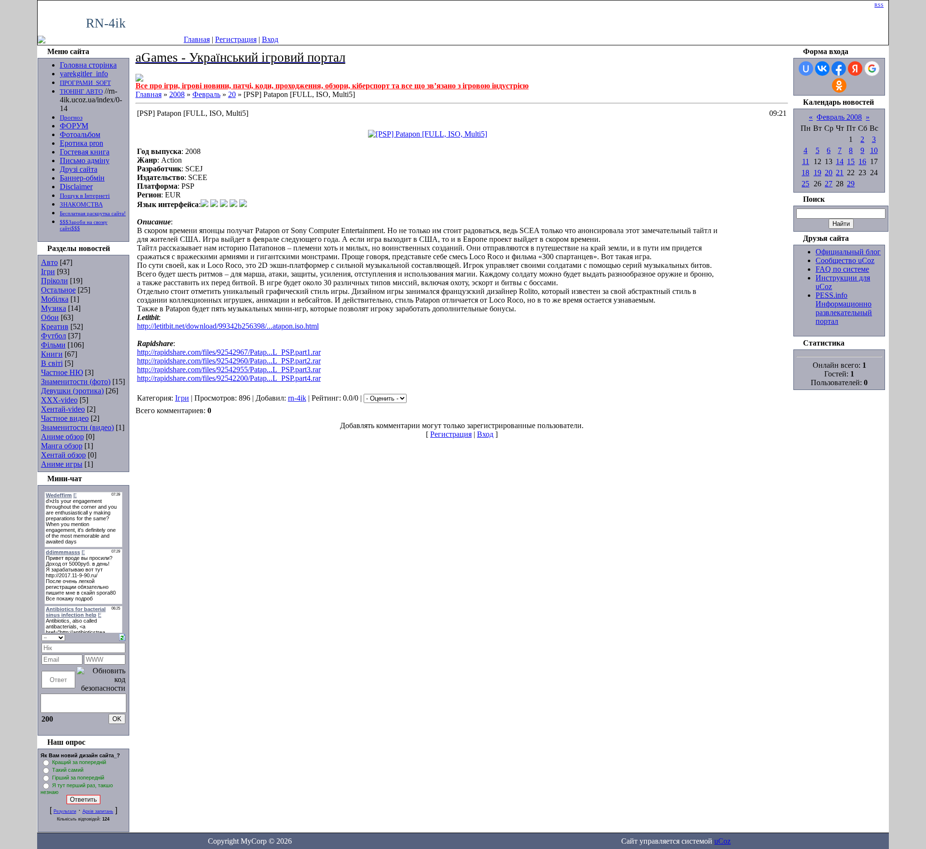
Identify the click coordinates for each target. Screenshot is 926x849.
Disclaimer (76, 186)
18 (805, 172)
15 (851, 161)
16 (862, 161)
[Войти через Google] (872, 68)
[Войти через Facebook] (838, 68)
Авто (49, 262)
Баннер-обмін (82, 178)
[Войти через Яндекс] (855, 68)
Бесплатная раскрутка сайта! (93, 213)
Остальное (58, 290)
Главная (197, 39)
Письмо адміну (84, 160)
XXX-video (59, 400)
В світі (52, 363)
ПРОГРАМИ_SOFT (85, 82)
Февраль (206, 94)
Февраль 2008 (839, 117)
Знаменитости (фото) (75, 381)
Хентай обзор (63, 455)
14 (840, 161)
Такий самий (67, 770)
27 (828, 184)
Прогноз (71, 117)
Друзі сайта (78, 169)
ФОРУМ (74, 126)
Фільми (53, 345)
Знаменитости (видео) (77, 427)
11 (805, 161)
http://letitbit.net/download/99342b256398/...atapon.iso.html (228, 326)
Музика (53, 308)
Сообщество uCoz (845, 260)
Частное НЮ (62, 372)
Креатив (54, 326)
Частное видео (65, 418)
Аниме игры (61, 464)
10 (874, 150)
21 (840, 172)
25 (805, 184)
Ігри (48, 271)
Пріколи (54, 281)
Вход (270, 39)
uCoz (722, 841)
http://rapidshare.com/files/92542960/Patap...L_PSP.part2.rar (229, 361)
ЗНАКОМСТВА (81, 204)
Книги (52, 354)
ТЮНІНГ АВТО (81, 91)
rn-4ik (297, 398)
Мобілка (54, 299)
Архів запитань (97, 811)
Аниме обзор (62, 436)
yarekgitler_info (84, 74)
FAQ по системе (842, 269)
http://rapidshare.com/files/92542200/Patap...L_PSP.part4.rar (229, 378)
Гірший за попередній (78, 777)
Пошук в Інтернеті (85, 195)
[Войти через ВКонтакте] (822, 68)
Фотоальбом (80, 134)
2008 (177, 94)
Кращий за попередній (79, 762)
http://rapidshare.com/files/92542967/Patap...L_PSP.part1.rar (229, 352)
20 (232, 94)
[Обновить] (122, 636)
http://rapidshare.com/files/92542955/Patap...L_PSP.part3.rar (229, 369)
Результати (65, 811)
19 (817, 172)
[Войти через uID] (806, 68)
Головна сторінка (88, 65)
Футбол (53, 336)
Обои (50, 317)
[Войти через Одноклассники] (839, 85)
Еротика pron (81, 143)
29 (851, 184)
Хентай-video (63, 409)
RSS (879, 5)
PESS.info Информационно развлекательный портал (844, 308)
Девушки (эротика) (72, 391)
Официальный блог (848, 252)
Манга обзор (61, 446)
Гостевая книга (84, 152)
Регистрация (236, 39)
